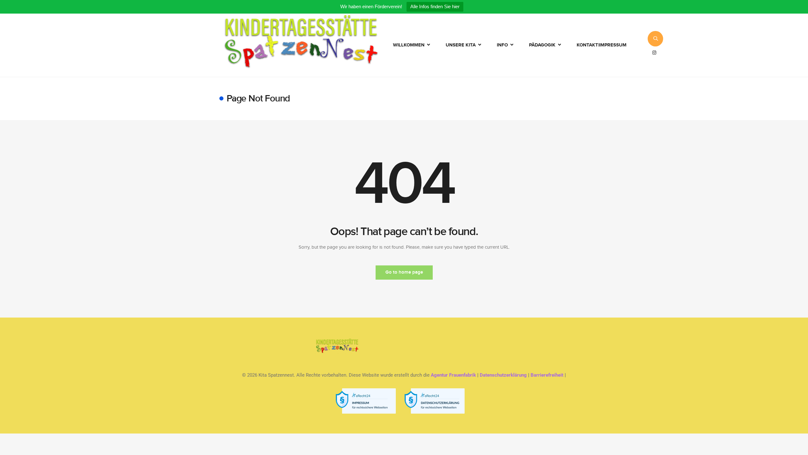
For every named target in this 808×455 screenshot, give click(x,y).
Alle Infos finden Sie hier (435, 6)
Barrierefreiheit (547, 375)
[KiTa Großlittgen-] (301, 45)
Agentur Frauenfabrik (453, 375)
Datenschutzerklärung (503, 375)
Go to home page (404, 272)
